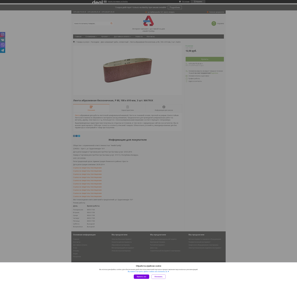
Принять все (141, 277)
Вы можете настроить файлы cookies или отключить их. (148, 271)
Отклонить (159, 277)
